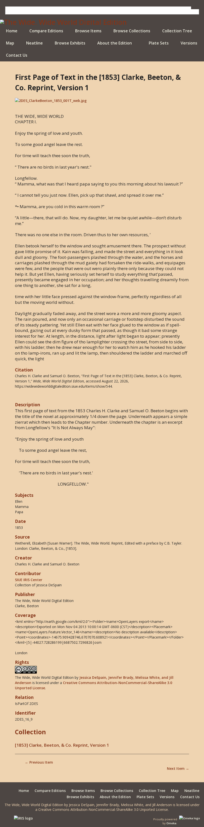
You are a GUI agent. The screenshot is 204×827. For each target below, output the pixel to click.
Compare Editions (46, 31)
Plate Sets (159, 43)
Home (11, 31)
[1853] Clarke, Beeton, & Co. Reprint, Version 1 (62, 745)
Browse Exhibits (70, 43)
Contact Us (16, 55)
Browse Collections (131, 31)
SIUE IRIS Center (28, 579)
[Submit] (195, 7)
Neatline (34, 43)
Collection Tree (177, 31)
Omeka (171, 823)
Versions (189, 43)
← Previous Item (39, 762)
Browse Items (88, 31)
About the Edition (114, 43)
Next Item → (178, 768)
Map (10, 43)
